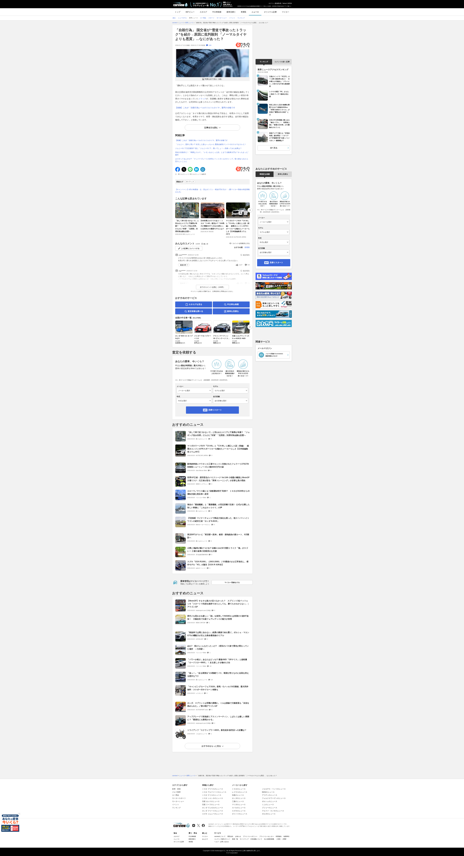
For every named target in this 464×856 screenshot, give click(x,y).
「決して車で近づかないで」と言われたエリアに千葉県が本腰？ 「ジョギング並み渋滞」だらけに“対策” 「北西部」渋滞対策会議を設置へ (187, 226)
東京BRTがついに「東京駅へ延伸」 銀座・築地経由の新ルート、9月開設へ (218, 536)
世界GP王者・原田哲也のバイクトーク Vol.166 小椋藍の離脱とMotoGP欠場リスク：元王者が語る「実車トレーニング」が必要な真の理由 (218, 478)
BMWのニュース (268, 792)
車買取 (243, 12)
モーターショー (178, 801)
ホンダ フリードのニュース (212, 811)
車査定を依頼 (265, 174)
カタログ (203, 12)
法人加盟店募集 (269, 839)
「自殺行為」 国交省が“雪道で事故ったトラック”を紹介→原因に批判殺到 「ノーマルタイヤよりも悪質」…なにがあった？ (211, 34)
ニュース (255, 12)
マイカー (285, 12)
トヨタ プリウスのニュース (212, 789)
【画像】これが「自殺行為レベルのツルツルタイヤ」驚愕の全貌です (205, 108)
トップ (177, 12)
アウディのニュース (269, 795)
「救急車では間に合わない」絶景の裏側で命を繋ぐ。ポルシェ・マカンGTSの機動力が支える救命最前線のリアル (218, 633)
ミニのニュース (268, 804)
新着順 (247, 247)
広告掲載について (256, 839)
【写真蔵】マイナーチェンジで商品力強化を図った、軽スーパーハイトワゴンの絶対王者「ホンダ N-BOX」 (218, 519)
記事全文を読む (211, 128)
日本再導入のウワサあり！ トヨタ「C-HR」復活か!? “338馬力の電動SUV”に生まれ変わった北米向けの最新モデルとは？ (212, 225)
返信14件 (183, 265)
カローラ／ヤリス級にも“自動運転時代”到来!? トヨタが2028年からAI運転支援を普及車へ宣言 (218, 492)
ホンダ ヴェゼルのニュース (212, 808)
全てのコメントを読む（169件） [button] (212, 287)
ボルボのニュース (269, 814)
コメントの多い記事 (282, 62)
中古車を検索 (233, 304)
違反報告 (246, 255)
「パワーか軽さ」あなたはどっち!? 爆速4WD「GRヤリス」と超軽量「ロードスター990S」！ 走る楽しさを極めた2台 (217, 661)
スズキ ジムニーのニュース (212, 814)
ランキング (264, 62)
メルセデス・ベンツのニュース (274, 789)
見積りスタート (215, 410)
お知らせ (238, 836)
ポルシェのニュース (269, 801)
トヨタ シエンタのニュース (212, 798)
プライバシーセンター (266, 836)
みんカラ (205, 839)
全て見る (273, 148)
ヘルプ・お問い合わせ (221, 842)
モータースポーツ (179, 798)
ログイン (271, 3)
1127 (240, 265)
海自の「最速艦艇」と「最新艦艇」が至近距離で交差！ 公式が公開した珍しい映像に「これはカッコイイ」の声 (218, 506)
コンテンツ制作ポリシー (222, 839)
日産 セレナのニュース (211, 801)
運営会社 (230, 836)
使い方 (205, 244)
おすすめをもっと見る (211, 746)
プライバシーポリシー (250, 836)
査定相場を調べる (195, 311)
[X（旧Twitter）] (198, 825)
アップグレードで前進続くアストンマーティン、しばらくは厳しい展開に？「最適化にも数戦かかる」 (218, 718)
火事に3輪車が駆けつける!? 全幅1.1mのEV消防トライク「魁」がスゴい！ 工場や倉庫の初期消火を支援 (217, 549)
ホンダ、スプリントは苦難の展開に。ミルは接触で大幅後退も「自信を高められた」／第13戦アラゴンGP (218, 704)
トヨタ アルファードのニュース (214, 792)
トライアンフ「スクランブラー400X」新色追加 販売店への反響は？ (216, 730)
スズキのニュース (239, 811)
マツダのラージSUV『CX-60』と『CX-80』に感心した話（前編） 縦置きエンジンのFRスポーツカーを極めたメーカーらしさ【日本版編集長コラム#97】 (238, 227)
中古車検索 (216, 12)
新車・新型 (176, 789)
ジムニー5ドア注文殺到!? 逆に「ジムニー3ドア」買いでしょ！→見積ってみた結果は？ (208, 148)
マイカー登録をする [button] (232, 582)
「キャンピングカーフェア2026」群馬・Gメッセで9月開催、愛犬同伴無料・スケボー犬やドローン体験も (217, 688)
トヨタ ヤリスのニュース (211, 795)
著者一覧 (235, 839)
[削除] (19, 813)
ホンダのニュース (239, 798)
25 (249, 265)
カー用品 (175, 795)
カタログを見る (195, 304)
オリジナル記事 (270, 12)
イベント (175, 804)
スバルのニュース (239, 808)
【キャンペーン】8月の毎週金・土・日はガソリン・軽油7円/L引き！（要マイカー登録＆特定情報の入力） (212, 190)
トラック (202, 99)
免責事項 (286, 836)
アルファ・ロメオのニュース (273, 811)
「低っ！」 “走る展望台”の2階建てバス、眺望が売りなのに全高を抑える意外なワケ (218, 674)
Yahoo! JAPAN (287, 3)
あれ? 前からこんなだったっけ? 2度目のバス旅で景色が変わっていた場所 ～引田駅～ (218, 647)
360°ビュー (190, 12)
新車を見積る (233, 311)
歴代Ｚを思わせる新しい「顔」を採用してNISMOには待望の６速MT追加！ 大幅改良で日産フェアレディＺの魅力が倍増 (218, 617)
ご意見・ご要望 (281, 839)
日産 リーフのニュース (211, 804)
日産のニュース (238, 795)
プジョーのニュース (269, 808)
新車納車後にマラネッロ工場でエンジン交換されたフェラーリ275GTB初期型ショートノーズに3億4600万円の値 (218, 465)
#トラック (190, 182)
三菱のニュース (238, 801)
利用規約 (279, 836)
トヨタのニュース (239, 789)
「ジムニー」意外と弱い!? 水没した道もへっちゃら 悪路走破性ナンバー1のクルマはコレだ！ (210, 144)
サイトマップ (244, 839)
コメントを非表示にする (241, 243)
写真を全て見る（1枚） (214, 79)
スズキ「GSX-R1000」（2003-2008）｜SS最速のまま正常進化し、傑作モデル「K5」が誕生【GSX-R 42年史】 (217, 563)
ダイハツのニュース (239, 814)
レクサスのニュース (239, 792)
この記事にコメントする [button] (190, 248)
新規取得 (278, 3)
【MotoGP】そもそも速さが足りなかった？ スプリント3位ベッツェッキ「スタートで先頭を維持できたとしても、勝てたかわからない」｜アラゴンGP (218, 604)
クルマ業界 (176, 792)
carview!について (219, 836)
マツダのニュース (239, 804)
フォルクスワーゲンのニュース (274, 798)
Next (249, 210)
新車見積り (231, 12)
